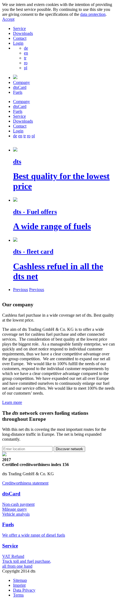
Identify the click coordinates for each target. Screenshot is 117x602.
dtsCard (19, 87)
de (26, 48)
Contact (19, 38)
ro (25, 62)
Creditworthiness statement (25, 483)
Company (21, 82)
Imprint (19, 585)
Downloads (23, 33)
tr (25, 58)
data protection (93, 14)
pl (25, 67)
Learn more (12, 402)
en (26, 53)
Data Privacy (24, 590)
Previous (20, 289)
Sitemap (20, 580)
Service (19, 28)
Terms (18, 595)
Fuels (17, 92)
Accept (8, 19)
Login (18, 43)
